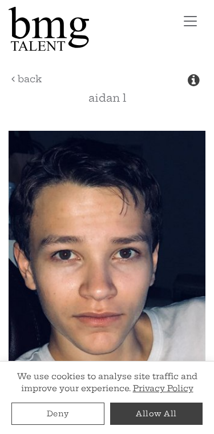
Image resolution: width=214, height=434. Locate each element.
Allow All (156, 413)
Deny (58, 413)
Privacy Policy (163, 388)
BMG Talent (82, 29)
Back (28, 79)
